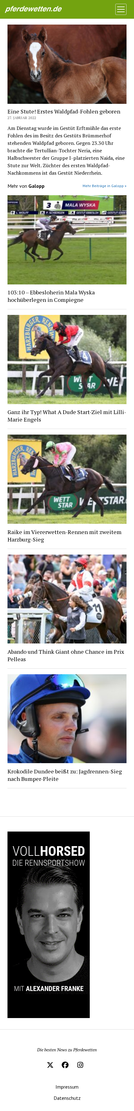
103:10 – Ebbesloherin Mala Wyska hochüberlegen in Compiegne (51, 295)
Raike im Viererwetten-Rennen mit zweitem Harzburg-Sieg (64, 535)
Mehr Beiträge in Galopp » (105, 185)
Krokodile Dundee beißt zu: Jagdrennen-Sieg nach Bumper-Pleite (64, 775)
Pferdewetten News (39, 9)
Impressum (67, 1087)
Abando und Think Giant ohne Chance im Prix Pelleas (65, 655)
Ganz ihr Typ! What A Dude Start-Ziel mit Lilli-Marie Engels (66, 415)
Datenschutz (67, 1098)
